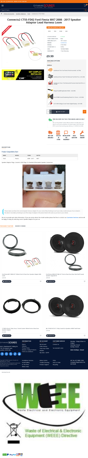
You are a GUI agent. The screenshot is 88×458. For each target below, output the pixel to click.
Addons (49, 65)
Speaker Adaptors (21, 14)
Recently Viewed (20, 226)
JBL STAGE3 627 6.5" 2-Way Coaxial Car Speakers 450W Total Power (63, 328)
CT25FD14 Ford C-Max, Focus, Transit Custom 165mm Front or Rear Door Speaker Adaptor (20, 329)
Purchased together (6, 226)
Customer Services (72, 217)
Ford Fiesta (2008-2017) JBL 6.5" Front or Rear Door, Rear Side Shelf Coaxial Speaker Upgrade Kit (65, 275)
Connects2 (64, 43)
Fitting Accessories (9, 14)
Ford (29, 14)
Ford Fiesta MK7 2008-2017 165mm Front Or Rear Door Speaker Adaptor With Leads (21, 275)
